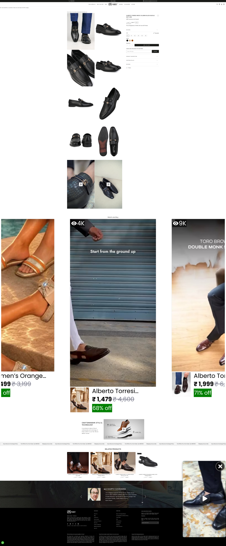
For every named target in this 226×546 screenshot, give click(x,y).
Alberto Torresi (76, 525)
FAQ (117, 519)
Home (68, 12)
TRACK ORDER (113, 1)
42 (134, 35)
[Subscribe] (158, 522)
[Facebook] (68, 524)
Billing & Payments (97, 526)
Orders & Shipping (97, 524)
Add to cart (146, 45)
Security (95, 528)
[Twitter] (70, 524)
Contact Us (96, 517)
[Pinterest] (73, 524)
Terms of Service (119, 526)
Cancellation (118, 522)
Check (155, 51)
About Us (95, 513)
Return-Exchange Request (121, 513)
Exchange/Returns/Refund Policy (122, 515)
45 (145, 35)
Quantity (128, 43)
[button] (217, 4)
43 (138, 35)
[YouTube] (78, 524)
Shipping (117, 524)
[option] (113, 495)
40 (127, 35)
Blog (95, 515)
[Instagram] (75, 524)
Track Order (118, 517)
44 (142, 35)
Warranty (96, 522)
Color (127, 38)
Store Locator (96, 519)
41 (131, 35)
